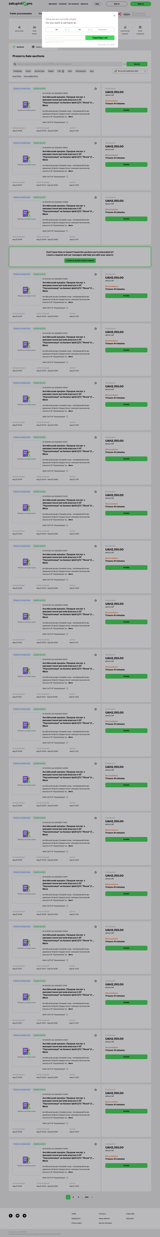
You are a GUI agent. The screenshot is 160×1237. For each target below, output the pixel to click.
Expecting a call (100, 38)
